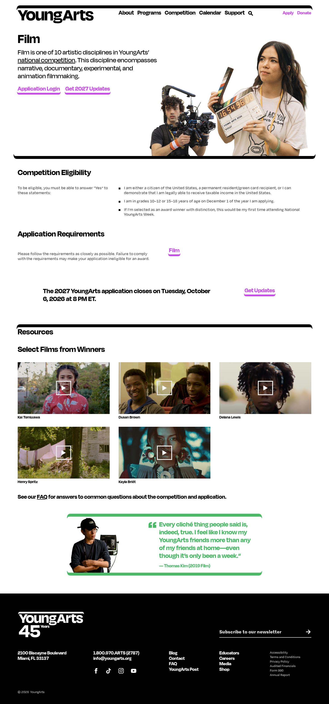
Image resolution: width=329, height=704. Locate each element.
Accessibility (279, 652)
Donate (304, 12)
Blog (173, 653)
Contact (177, 658)
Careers (227, 658)
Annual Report (280, 675)
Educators (229, 653)
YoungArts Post (184, 669)
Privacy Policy (279, 661)
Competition (180, 12)
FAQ (42, 496)
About (126, 12)
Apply (288, 12)
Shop (224, 669)
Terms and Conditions (285, 657)
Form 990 (276, 670)
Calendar (210, 12)
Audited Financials (283, 666)
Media (225, 663)
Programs (149, 12)
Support (235, 12)
